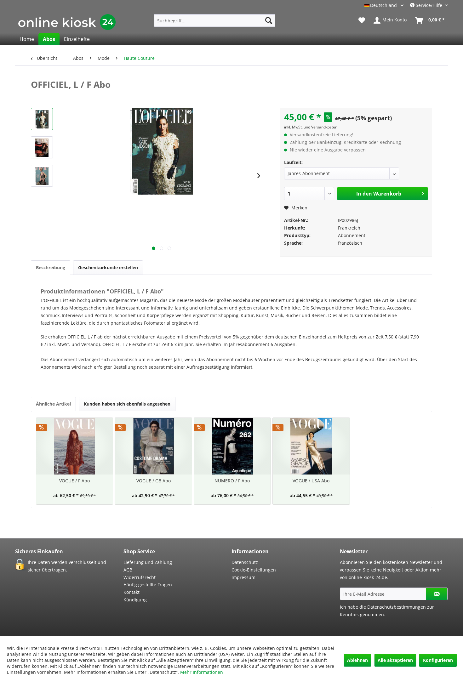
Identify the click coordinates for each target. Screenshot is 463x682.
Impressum (243, 577)
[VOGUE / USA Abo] (311, 446)
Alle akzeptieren (395, 660)
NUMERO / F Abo (232, 481)
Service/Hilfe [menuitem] (428, 5)
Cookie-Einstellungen (254, 570)
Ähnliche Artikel (53, 404)
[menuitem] (214, 20)
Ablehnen (357, 660)
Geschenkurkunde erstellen (108, 267)
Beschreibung (50, 267)
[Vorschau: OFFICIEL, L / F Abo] (42, 119)
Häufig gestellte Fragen (147, 585)
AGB (127, 570)
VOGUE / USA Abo (311, 481)
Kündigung (135, 600)
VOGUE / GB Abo (153, 481)
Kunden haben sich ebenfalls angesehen (127, 404)
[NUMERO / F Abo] (232, 446)
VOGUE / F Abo (74, 481)
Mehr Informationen (201, 672)
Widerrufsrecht (139, 577)
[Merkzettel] (361, 20)
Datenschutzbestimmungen (396, 607)
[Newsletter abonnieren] (437, 594)
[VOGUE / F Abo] (74, 446)
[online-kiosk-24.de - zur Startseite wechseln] (67, 22)
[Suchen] (268, 20)
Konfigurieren (438, 660)
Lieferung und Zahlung (147, 562)
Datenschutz (245, 562)
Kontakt (131, 592)
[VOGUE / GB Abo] (153, 446)
